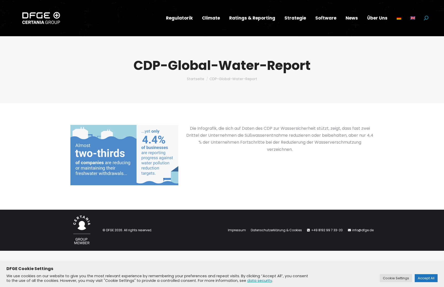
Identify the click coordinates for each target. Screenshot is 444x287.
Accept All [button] (426, 278)
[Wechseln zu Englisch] (413, 18)
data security (259, 280)
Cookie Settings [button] (396, 278)
